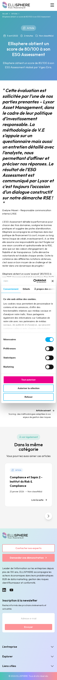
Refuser (29, 397)
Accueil (5, 14)
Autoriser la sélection (28, 388)
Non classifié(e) (46, 35)
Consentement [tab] (10, 289)
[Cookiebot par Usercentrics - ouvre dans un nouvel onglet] (34, 281)
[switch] (49, 348)
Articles (14, 14)
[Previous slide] (8, 516)
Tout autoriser (28, 379)
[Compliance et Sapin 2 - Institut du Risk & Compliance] (28, 485)
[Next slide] (48, 516)
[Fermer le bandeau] (53, 281)
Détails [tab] (26, 289)
